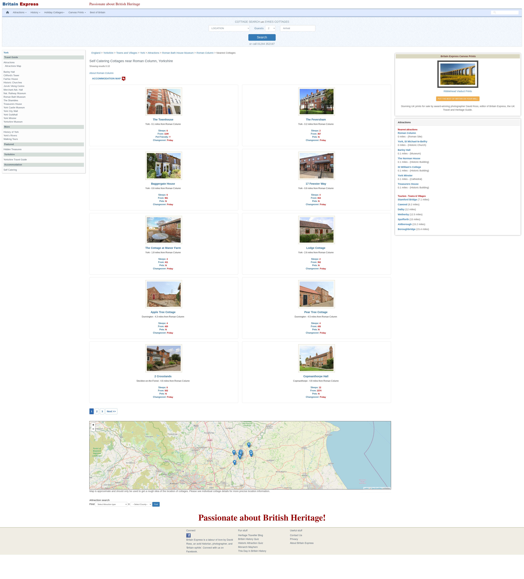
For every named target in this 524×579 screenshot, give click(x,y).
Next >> (111, 411)
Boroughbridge (407, 229)
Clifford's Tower (11, 75)
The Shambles (11, 100)
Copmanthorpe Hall (315, 376)
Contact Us (296, 535)
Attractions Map (13, 66)
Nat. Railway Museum (15, 93)
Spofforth (403, 219)
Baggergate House (163, 183)
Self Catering (10, 170)
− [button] (93, 429)
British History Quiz (248, 539)
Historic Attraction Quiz (250, 543)
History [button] (35, 12)
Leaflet (366, 488)
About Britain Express (302, 543)
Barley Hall (9, 72)
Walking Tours (11, 139)
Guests (259, 28)
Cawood (402, 204)
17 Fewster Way (316, 183)
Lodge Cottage (315, 247)
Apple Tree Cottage (163, 312)
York (142, 52)
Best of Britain (97, 12)
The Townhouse (163, 119)
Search (262, 37)
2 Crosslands (163, 376)
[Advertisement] (44, 217)
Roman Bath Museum (15, 97)
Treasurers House (13, 104)
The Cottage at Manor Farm (163, 247)
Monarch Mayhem (248, 547)
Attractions (153, 52)
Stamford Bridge (407, 199)
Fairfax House (11, 79)
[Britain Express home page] (43, 4)
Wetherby (403, 214)
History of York (11, 132)
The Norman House (409, 158)
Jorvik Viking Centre (14, 86)
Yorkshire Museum (13, 121)
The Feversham (316, 119)
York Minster (10, 118)
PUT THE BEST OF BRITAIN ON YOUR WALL (458, 99)
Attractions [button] (19, 12)
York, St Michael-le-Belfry (412, 141)
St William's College (409, 167)
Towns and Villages (126, 52)
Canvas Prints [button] (76, 12)
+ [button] (93, 425)
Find (92, 504)
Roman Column (205, 52)
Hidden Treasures (13, 149)
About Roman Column (101, 73)
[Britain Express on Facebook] (188, 535)
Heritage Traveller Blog (250, 535)
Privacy (294, 539)
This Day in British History (252, 551)
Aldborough (405, 224)
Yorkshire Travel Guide (15, 159)
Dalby (401, 209)
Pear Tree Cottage (315, 312)
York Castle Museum (14, 107)
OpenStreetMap (376, 488)
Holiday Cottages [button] (53, 12)
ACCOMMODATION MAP (106, 78)
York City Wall (11, 111)
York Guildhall (11, 114)
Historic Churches (13, 82)
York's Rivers (10, 135)
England (95, 52)
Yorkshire (108, 52)
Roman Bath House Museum (178, 52)
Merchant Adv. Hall (13, 90)
